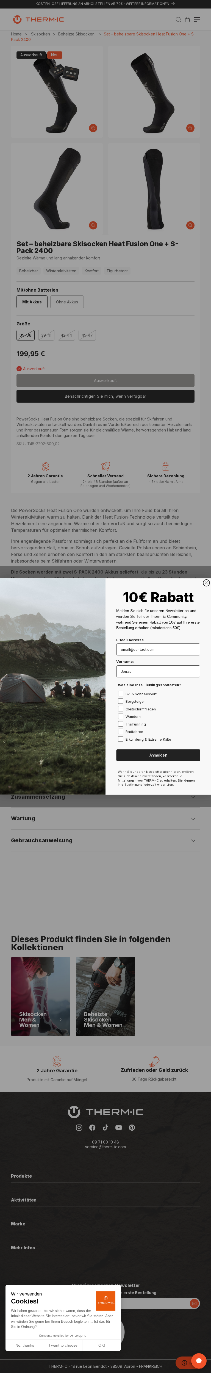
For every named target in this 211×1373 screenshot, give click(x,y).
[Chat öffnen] (199, 1361)
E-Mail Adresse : (130, 640)
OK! (101, 1345)
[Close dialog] (206, 583)
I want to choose (63, 1345)
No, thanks (24, 1345)
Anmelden (158, 755)
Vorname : (125, 662)
